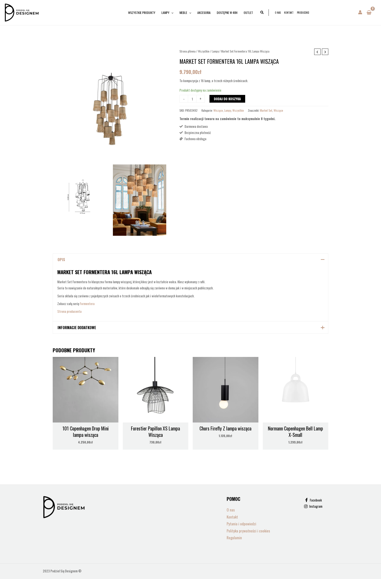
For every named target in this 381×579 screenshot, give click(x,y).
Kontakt (288, 12)
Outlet (248, 12)
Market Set (266, 110)
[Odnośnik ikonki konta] (360, 12)
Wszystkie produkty (141, 12)
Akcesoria (204, 12)
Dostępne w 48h (227, 12)
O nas (278, 12)
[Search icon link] (262, 12)
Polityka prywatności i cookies (248, 531)
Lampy (165, 12)
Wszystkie (203, 51)
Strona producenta (69, 311)
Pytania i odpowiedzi (241, 523)
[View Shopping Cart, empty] (369, 13)
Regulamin (234, 537)
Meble (183, 12)
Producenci (303, 12)
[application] (171, 12)
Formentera (87, 303)
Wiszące (218, 110)
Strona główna (187, 51)
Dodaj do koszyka (227, 98)
